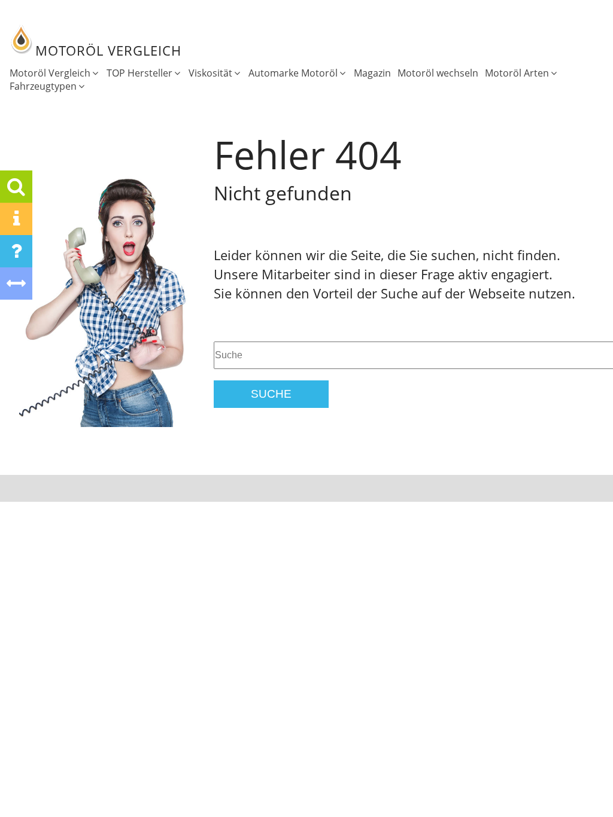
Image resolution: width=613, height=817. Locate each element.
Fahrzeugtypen (43, 86)
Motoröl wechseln (437, 73)
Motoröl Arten (517, 73)
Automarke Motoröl (293, 73)
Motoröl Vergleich (50, 73)
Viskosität (210, 73)
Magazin (372, 73)
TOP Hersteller (139, 73)
